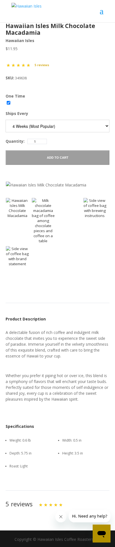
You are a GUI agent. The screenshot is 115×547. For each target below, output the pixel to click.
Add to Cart (57, 157)
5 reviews (42, 65)
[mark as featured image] (17, 208)
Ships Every (17, 113)
